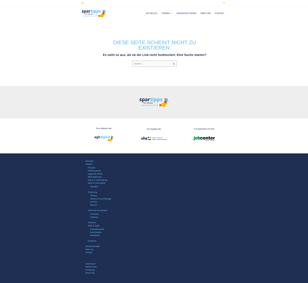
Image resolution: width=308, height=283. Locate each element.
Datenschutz (91, 267)
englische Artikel (95, 174)
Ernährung (92, 192)
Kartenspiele (95, 232)
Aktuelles (151, 13)
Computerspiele (97, 229)
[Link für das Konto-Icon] (82, 3)
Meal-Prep (90, 273)
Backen (93, 205)
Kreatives (92, 241)
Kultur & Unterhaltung (97, 180)
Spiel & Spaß (93, 226)
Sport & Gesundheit (96, 183)
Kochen (93, 202)
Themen (165, 13)
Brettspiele (95, 235)
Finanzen (92, 222)
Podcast (91, 168)
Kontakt (219, 13)
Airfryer (93, 196)
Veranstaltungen (186, 13)
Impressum (90, 264)
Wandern (94, 186)
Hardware (94, 214)
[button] (224, 3)
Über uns (205, 13)
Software (94, 217)
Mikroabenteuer (95, 177)
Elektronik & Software (97, 210)
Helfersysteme (94, 171)
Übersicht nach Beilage (100, 199)
